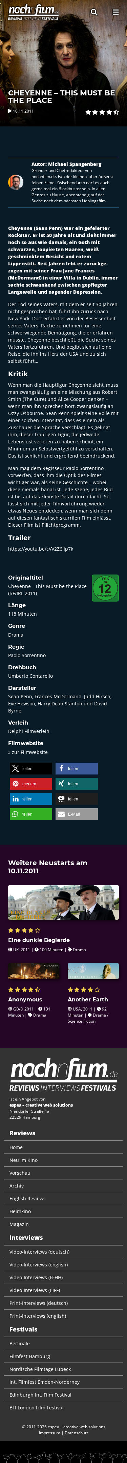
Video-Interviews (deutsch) (39, 1252)
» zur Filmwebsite (28, 752)
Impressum (49, 1433)
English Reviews (27, 1198)
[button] (31, 768)
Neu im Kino (23, 1160)
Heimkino (20, 1211)
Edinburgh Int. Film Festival (40, 1395)
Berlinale (19, 1343)
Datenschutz (76, 1433)
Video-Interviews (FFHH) (36, 1277)
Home (16, 1147)
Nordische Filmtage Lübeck (40, 1369)
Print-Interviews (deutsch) (38, 1303)
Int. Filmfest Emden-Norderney (44, 1382)
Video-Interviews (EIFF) (34, 1290)
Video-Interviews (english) (38, 1264)
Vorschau (19, 1173)
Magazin (19, 1224)
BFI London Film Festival (36, 1407)
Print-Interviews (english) (37, 1316)
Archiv (16, 1185)
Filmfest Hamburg (29, 1356)
